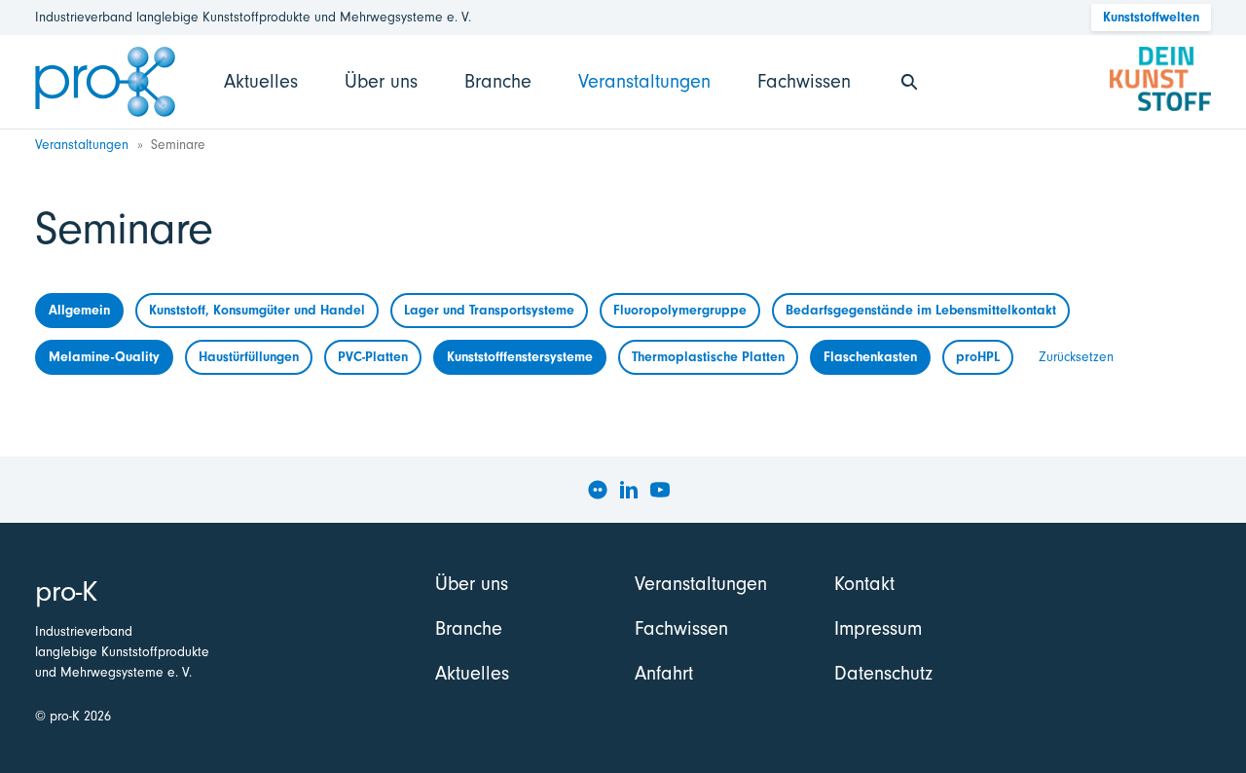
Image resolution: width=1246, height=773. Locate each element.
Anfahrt (664, 673)
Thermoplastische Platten (708, 357)
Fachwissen (804, 81)
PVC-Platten (373, 357)
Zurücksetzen (1076, 357)
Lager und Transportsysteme (489, 310)
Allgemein (79, 310)
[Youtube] (660, 489)
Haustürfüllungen (249, 357)
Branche (497, 81)
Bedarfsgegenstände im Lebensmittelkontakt (921, 310)
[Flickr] (597, 489)
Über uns (381, 81)
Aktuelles (261, 81)
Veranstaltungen (644, 81)
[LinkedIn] (629, 489)
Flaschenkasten (870, 357)
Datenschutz (883, 673)
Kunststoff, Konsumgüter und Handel (257, 310)
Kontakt (864, 583)
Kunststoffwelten (1151, 17)
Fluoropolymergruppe (680, 310)
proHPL (978, 357)
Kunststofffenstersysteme (520, 357)
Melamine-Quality (104, 357)
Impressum (878, 628)
